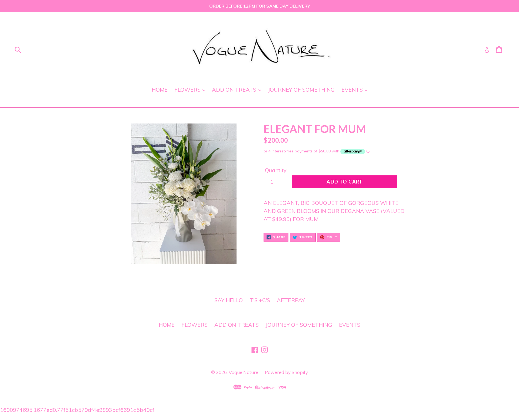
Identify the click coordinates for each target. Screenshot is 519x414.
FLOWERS (188, 89)
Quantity (276, 170)
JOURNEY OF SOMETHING (301, 89)
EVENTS (352, 89)
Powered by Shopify (286, 372)
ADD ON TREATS (235, 89)
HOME (160, 89)
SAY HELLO (228, 300)
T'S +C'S (259, 300)
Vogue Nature (243, 372)
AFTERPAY (291, 300)
